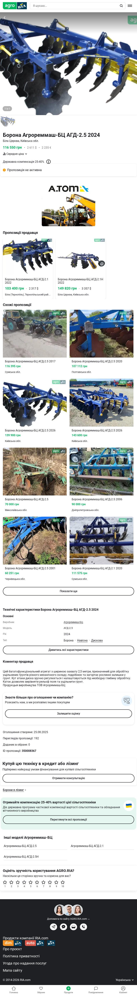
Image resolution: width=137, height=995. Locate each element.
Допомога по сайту (68, 918)
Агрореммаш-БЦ (73, 622)
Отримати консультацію (68, 778)
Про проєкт (12, 949)
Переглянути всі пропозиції (68, 819)
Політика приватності (21, 956)
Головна (13, 992)
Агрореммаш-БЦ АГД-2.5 (20, 846)
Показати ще (68, 591)
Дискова (97, 640)
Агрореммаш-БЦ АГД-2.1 (87, 846)
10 (63, 886)
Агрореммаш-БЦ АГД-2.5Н (21, 856)
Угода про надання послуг (25, 963)
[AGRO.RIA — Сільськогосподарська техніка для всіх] (16, 5)
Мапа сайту (12, 970)
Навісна (82, 640)
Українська (123, 980)
